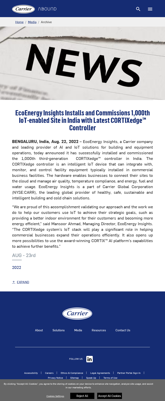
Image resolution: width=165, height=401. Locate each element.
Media (32, 22)
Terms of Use (110, 377)
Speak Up (91, 377)
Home (19, 22)
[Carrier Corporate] (77, 313)
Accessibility (31, 373)
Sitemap (74, 377)
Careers (49, 373)
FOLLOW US (76, 358)
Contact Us (123, 330)
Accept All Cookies (109, 396)
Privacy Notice (55, 377)
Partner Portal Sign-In (129, 373)
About (39, 330)
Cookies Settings (55, 396)
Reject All (82, 396)
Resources (99, 330)
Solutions (59, 330)
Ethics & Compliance (72, 373)
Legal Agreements (100, 373)
